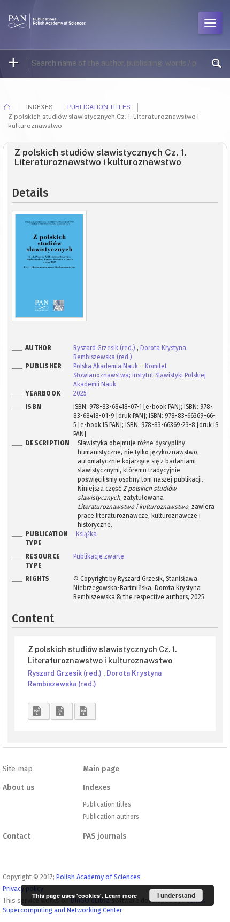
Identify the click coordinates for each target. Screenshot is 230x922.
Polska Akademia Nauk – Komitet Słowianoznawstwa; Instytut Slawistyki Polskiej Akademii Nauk (139, 375)
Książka (86, 534)
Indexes (96, 787)
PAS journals (104, 836)
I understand (176, 895)
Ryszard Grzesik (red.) (105, 348)
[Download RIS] (61, 711)
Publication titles (99, 107)
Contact (16, 836)
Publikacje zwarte (98, 556)
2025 (80, 393)
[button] (38, 711)
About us (18, 787)
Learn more (121, 896)
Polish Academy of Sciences (98, 877)
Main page (101, 768)
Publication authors (111, 816)
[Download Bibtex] (85, 711)
